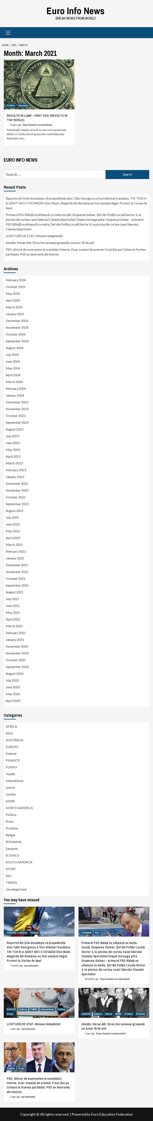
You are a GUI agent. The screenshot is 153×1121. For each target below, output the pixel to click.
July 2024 (12, 354)
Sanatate (23, 105)
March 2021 (14, 626)
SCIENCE (12, 855)
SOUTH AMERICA (19, 862)
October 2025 (16, 287)
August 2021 (14, 592)
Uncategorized (16, 889)
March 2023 (14, 463)
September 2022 (17, 504)
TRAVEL (12, 882)
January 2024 (15, 395)
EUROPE (12, 747)
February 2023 (16, 470)
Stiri (8, 876)
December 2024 (17, 321)
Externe (11, 753)
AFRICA (11, 726)
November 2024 (17, 327)
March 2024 (14, 382)
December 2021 (17, 565)
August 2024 (14, 348)
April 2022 (13, 538)
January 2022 (15, 558)
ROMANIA (14, 842)
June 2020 (13, 687)
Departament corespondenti (37, 125)
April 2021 (13, 619)
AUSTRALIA (14, 740)
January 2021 (15, 639)
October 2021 (16, 578)
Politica (11, 105)
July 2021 (12, 599)
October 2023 (16, 416)
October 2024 (16, 334)
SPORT (11, 869)
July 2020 (12, 680)
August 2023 (14, 429)
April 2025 (13, 300)
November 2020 (17, 653)
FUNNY (11, 767)
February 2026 (16, 280)
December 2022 (17, 483)
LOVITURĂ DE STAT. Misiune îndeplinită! (34, 236)
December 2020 (17, 646)
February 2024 (16, 388)
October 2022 (16, 497)
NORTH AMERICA (19, 808)
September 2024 (17, 341)
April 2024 (13, 375)
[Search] (144, 33)
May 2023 (13, 449)
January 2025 (15, 314)
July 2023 (12, 436)
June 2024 (13, 361)
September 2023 (17, 422)
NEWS (10, 801)
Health (10, 774)
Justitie (11, 794)
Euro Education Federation (112, 1114)
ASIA (9, 733)
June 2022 (13, 524)
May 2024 (13, 368)
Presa (10, 821)
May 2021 (13, 612)
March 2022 (14, 544)
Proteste (12, 828)
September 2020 (17, 667)
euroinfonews (31, 965)
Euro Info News (75, 10)
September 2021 (17, 585)
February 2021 (16, 633)
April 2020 (13, 700)
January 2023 (15, 477)
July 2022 (12, 517)
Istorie (10, 787)
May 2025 (13, 293)
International (14, 781)
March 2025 (14, 307)
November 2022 (17, 490)
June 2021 (13, 605)
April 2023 (13, 456)
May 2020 (13, 694)
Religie (10, 835)
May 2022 (13, 531)
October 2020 (16, 660)
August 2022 (14, 511)
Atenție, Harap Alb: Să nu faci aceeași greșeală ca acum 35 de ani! (50, 242)
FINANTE (13, 760)
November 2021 (17, 572)
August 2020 (14, 673)
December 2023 (17, 402)
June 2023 (13, 443)
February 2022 (16, 551)
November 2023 (17, 409)
